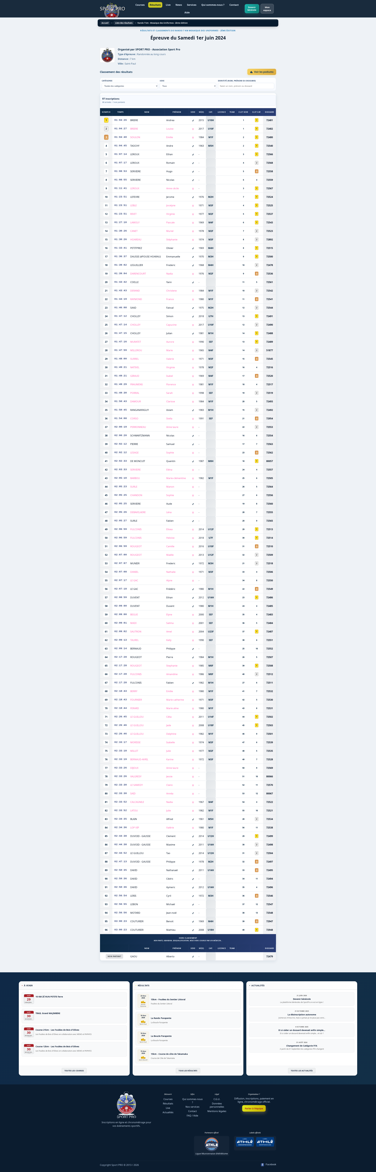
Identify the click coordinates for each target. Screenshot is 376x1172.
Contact (234, 4)
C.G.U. (217, 1099)
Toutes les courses (74, 1070)
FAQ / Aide (192, 1115)
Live (168, 4)
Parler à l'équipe (254, 1108)
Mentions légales (216, 1111)
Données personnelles (217, 1105)
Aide (187, 12)
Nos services (192, 1106)
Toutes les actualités (302, 1070)
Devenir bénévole (251, 8)
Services (191, 4)
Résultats (155, 4)
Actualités (168, 1112)
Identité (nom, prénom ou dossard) (237, 80)
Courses (140, 4)
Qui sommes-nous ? (212, 4)
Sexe (162, 80)
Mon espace (267, 9)
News (179, 4)
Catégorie (107, 80)
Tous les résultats (188, 1070)
